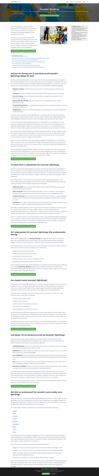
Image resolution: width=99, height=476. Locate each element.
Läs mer (60, 471)
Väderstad (15, 421)
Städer (71, 1)
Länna (14, 413)
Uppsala (15, 411)
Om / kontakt (78, 1)
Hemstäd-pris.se (15, 1)
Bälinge (14, 426)
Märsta (14, 432)
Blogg (84, 1)
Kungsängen (16, 424)
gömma (25, 56)
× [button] (97, 468)
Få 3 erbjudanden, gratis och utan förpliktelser (49, 15)
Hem (67, 1)
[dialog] (49, 471)
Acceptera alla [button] (46, 473)
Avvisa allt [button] (54, 473)
